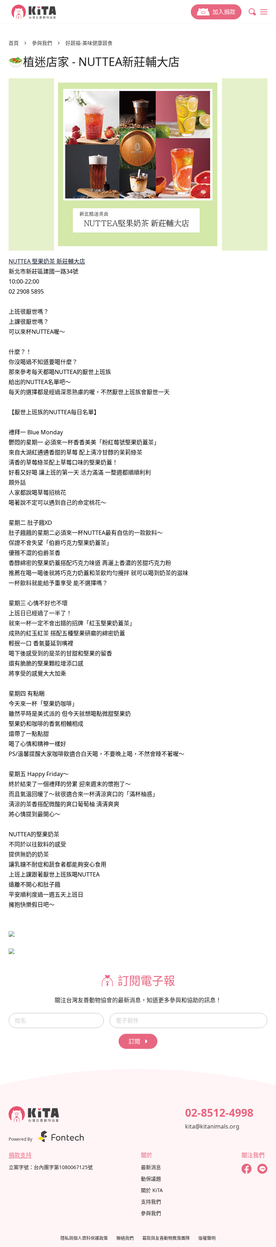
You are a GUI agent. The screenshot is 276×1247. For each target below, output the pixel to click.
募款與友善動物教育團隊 (166, 1238)
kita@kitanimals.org (212, 1126)
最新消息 (151, 1167)
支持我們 (151, 1201)
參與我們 (42, 42)
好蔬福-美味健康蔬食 (88, 42)
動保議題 (151, 1178)
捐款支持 (20, 1155)
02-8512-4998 (219, 1112)
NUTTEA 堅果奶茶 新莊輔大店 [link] (47, 261)
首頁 (14, 42)
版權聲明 (207, 1238)
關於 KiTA (152, 1190)
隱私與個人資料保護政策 (84, 1238)
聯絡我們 (125, 1238)
